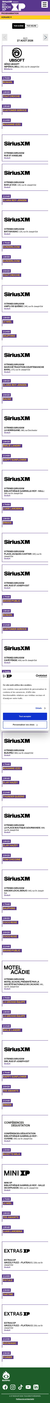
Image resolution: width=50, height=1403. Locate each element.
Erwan (7, 523)
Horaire (5, 17)
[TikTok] (20, 1387)
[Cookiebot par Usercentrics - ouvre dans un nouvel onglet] (36, 676)
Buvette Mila (11, 1154)
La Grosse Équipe (14, 1002)
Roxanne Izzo (12, 124)
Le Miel (7, 322)
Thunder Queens (13, 796)
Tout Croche (11, 96)
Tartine (8, 1294)
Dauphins (9, 336)
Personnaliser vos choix (23, 725)
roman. (7, 82)
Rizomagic (9, 1343)
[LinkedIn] (35, 1387)
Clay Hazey (10, 782)
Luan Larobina (12, 508)
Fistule (7, 1280)
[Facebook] (5, 1387)
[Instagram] (12, 1387)
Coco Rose (10, 922)
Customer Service (15, 110)
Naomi (7, 399)
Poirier (7, 1357)
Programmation (10, 13)
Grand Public (11, 601)
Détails (39, 708)
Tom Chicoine (12, 859)
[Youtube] (28, 1387)
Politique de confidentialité (25, 1399)
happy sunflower (14, 460)
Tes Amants (10, 1091)
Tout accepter (25, 716)
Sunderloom (11, 247)
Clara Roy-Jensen (15, 200)
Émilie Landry (12, 445)
